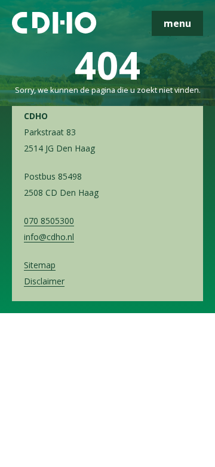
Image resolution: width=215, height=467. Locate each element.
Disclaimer (44, 281)
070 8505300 (49, 220)
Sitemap (40, 265)
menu (177, 23)
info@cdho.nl (49, 236)
